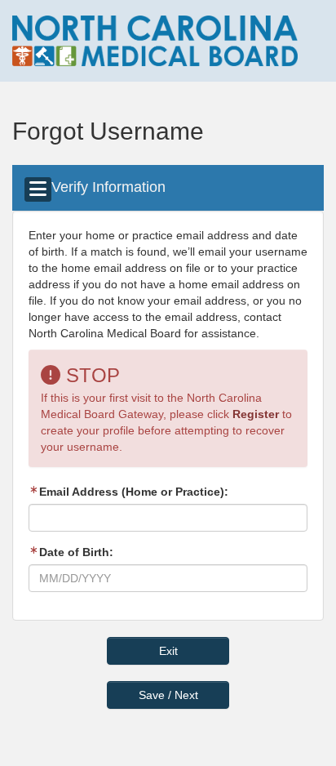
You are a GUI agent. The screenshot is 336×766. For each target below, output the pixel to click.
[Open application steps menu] (37, 189)
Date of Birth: (76, 552)
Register (255, 414)
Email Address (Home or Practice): (133, 491)
